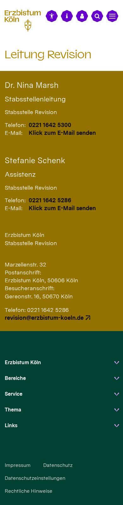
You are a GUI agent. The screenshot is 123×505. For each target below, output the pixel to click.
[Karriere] (82, 16)
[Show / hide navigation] (112, 16)
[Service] (67, 16)
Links (11, 425)
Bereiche (15, 378)
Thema (13, 410)
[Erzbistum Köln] (25, 19)
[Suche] (97, 16)
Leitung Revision (48, 54)
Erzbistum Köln (23, 362)
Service (13, 394)
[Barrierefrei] (52, 16)
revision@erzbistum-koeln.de (44, 317)
